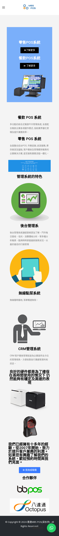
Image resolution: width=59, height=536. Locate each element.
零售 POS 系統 (29, 139)
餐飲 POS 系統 (29, 117)
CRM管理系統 (29, 349)
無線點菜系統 (29, 293)
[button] (51, 527)
